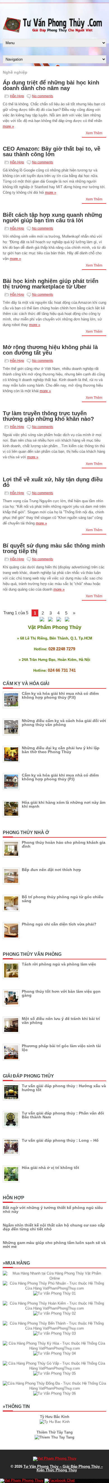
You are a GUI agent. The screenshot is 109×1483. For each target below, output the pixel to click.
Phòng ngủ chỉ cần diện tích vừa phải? (59, 924)
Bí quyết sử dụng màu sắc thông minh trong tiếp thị (54, 548)
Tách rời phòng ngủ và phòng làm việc (59, 964)
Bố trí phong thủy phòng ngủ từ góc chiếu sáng (62, 899)
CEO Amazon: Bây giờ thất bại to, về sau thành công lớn (51, 151)
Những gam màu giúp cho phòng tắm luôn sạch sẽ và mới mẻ (54, 1244)
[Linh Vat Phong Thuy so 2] (54, 1437)
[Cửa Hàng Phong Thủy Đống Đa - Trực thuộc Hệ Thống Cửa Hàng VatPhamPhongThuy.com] (54, 1388)
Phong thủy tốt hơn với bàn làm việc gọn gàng (61, 993)
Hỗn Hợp (17, 96)
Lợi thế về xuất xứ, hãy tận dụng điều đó (53, 482)
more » (8, 126)
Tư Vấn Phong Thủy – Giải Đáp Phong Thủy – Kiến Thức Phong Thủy (63, 1468)
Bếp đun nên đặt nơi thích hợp (51, 869)
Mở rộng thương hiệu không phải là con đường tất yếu (50, 350)
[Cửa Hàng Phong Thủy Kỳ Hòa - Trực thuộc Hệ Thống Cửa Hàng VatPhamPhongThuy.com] (54, 1348)
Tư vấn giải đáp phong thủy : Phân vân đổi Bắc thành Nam (63, 1115)
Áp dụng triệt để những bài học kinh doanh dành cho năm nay (51, 85)
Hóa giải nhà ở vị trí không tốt (50, 1167)
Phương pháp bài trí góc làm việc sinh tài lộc (61, 1048)
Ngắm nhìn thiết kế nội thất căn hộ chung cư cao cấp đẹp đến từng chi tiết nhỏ (54, 1227)
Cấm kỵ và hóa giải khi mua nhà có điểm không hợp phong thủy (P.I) (60, 777)
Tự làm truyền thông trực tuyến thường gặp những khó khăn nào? (48, 416)
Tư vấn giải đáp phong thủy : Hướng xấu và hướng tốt (64, 1088)
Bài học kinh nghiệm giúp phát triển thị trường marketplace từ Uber (50, 284)
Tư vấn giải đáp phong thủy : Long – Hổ (60, 1140)
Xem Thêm (94, 133)
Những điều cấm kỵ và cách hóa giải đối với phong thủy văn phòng (64, 722)
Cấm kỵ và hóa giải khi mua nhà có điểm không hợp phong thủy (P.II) (60, 695)
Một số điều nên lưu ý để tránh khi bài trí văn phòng (61, 1020)
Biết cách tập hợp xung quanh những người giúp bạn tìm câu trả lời (52, 217)
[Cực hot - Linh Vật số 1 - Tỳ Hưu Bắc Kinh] (55, 1422)
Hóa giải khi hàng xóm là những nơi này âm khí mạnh (63, 804)
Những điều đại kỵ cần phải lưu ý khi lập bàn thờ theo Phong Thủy (60, 750)
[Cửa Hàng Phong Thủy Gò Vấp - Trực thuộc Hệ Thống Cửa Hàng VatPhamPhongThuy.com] (54, 1368)
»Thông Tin (16, 1406)
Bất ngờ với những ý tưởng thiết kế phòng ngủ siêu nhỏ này (53, 1209)
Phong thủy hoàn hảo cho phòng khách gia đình (63, 844)
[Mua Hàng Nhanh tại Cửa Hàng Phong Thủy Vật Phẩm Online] (54, 1278)
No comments (42, 96)
